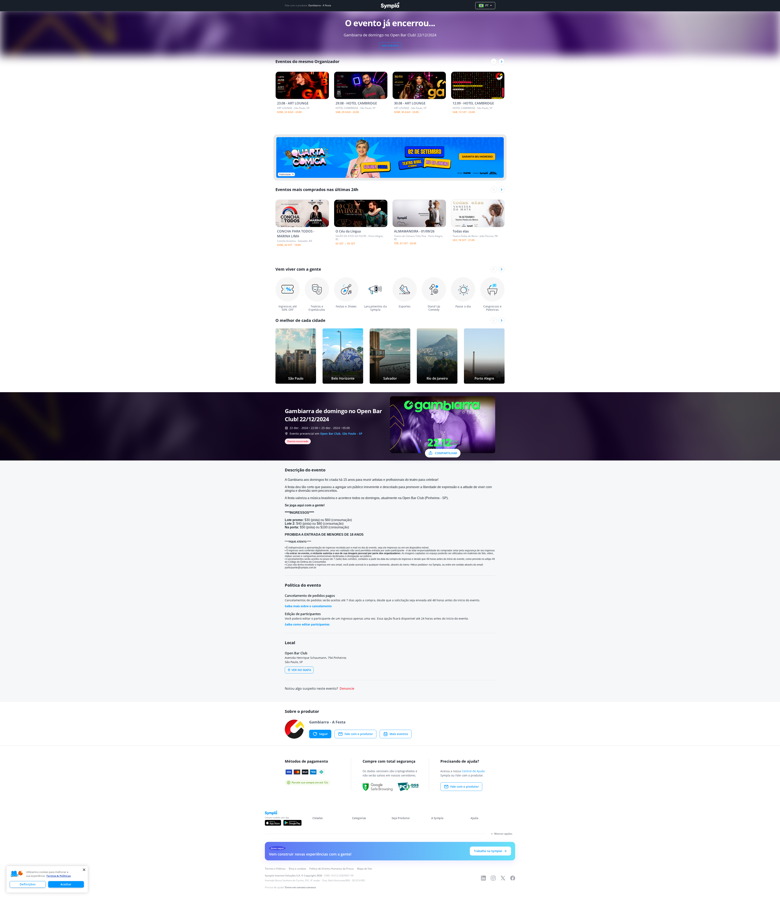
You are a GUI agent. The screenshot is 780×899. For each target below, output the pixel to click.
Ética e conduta (297, 868)
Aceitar (66, 884)
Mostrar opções (503, 833)
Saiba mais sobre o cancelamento (308, 606)
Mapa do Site (364, 868)
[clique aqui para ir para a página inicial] (390, 6)
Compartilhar (446, 453)
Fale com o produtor (358, 734)
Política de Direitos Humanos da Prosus (331, 868)
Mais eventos (399, 734)
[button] (16, 874)
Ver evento (390, 46)
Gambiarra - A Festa (319, 5)
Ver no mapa (301, 670)
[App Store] (273, 823)
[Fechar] (84, 869)
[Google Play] (292, 823)
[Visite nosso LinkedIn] (483, 878)
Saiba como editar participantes (307, 624)
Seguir (323, 734)
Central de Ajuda (473, 771)
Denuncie (347, 689)
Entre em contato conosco (300, 887)
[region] (47, 879)
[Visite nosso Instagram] (493, 878)
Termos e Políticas (275, 868)
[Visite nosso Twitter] (502, 878)
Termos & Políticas (58, 876)
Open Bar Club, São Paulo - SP (341, 433)
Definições (28, 884)
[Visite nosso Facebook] (512, 878)
